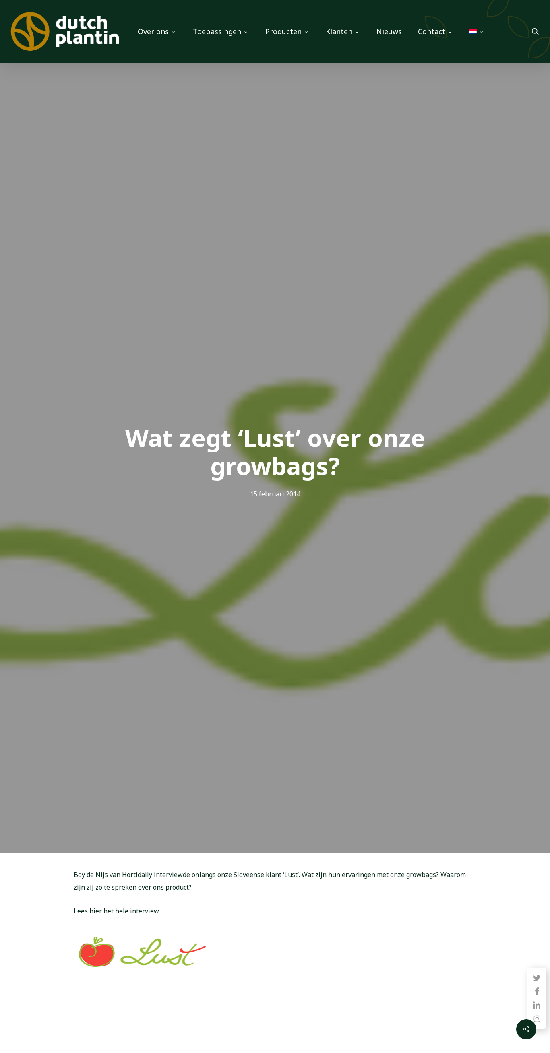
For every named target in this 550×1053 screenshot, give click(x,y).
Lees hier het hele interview (116, 910)
